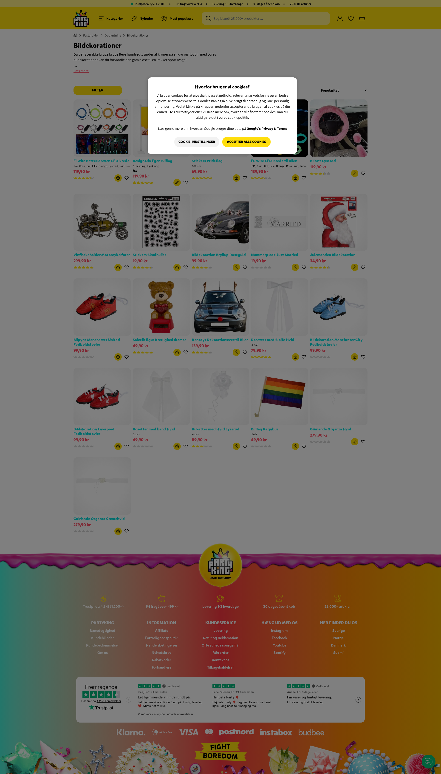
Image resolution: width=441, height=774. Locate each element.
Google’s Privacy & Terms (267, 128)
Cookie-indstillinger (196, 142)
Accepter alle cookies (246, 142)
